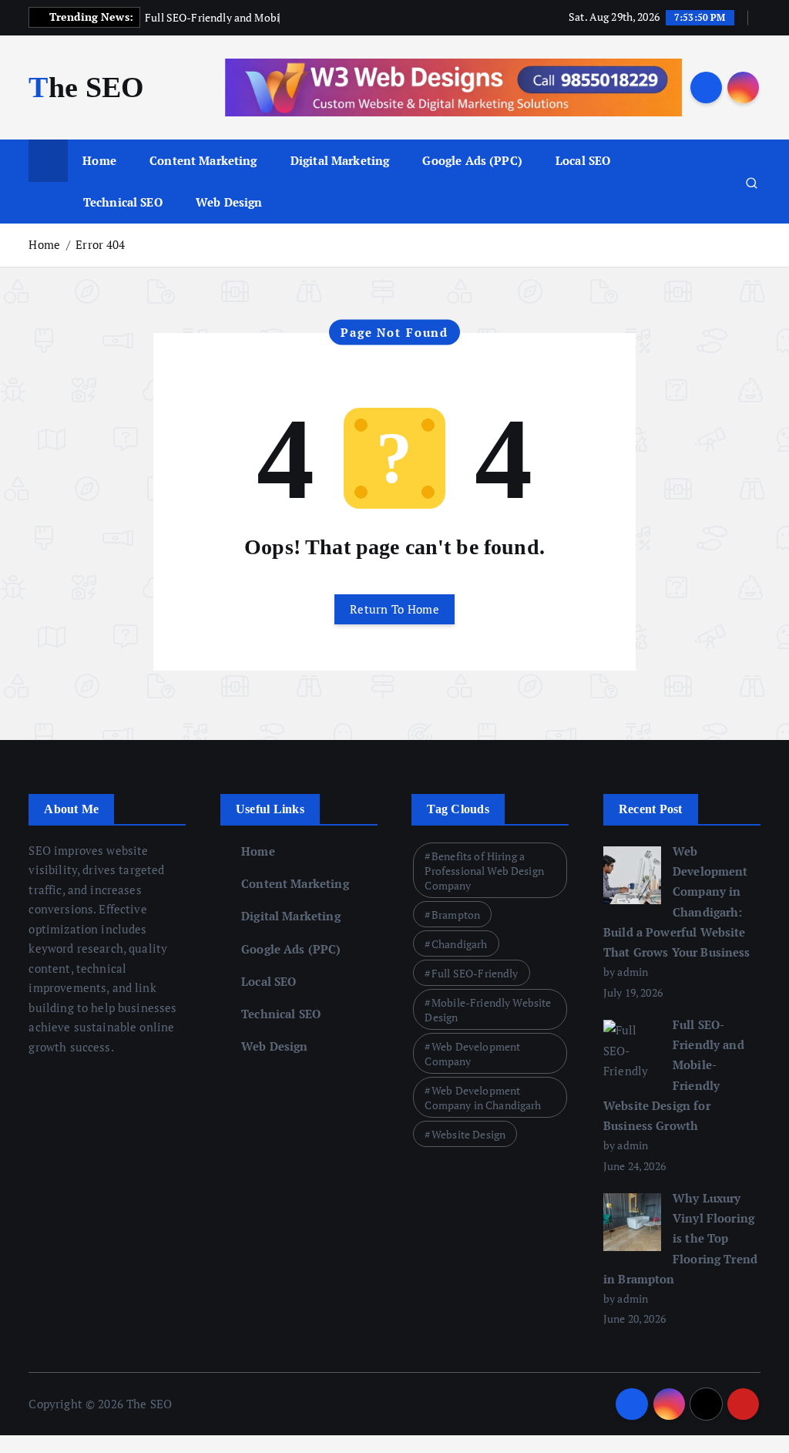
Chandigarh (459, 944)
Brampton (455, 914)
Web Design (229, 202)
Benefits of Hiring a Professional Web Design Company (484, 871)
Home (99, 160)
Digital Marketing (340, 160)
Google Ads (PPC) (472, 160)
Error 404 (100, 244)
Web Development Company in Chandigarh (483, 1097)
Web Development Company (472, 1053)
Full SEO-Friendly (475, 973)
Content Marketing (203, 160)
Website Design (468, 1134)
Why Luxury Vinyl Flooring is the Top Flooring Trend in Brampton (680, 1238)
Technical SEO (123, 202)
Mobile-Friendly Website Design (488, 1009)
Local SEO (583, 160)
